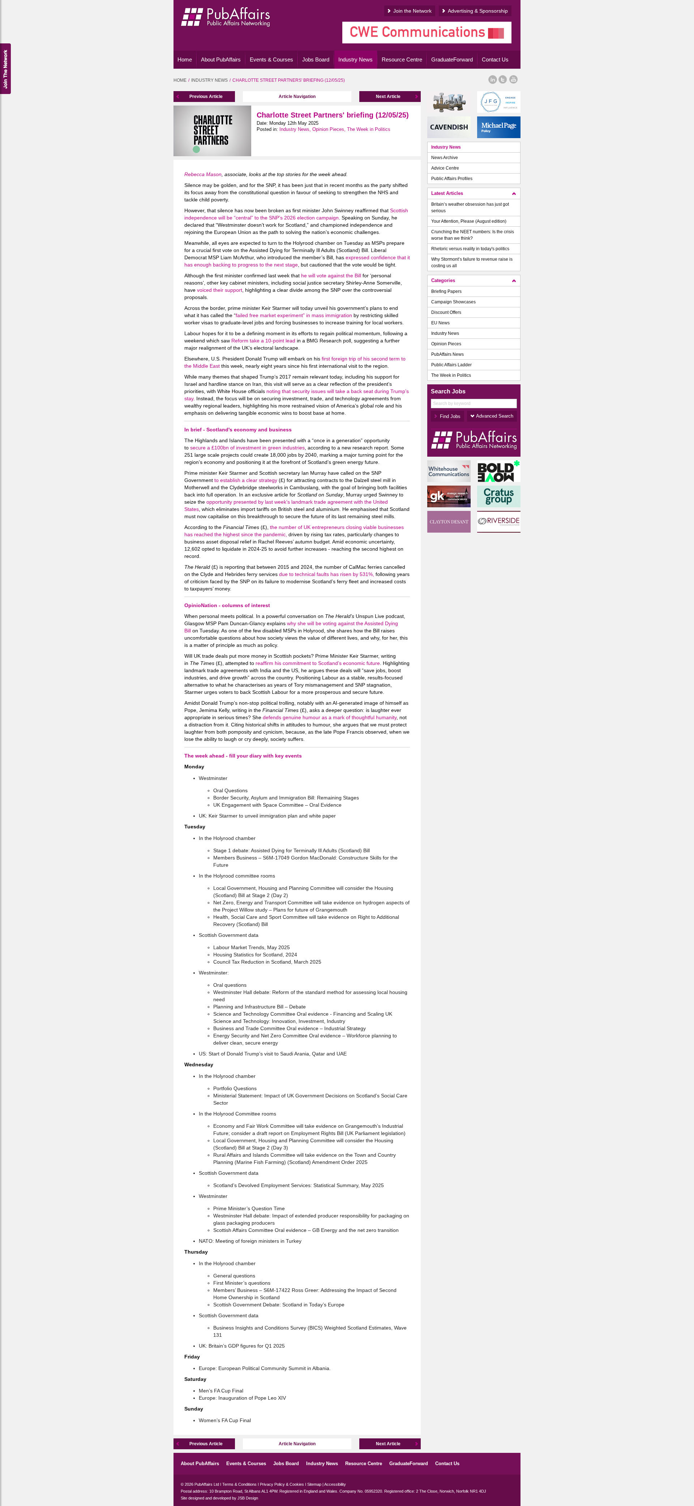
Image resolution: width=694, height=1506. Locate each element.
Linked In (492, 79)
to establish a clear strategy (245, 480)
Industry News (355, 59)
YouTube (513, 79)
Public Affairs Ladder (451, 364)
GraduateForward (452, 59)
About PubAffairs (221, 59)
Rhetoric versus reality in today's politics (470, 248)
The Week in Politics (451, 375)
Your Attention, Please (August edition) (468, 221)
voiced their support (219, 290)
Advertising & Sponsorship (478, 11)
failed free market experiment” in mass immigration (294, 315)
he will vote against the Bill (331, 275)
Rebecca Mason (203, 174)
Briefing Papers (446, 291)
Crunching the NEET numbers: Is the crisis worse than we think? (472, 235)
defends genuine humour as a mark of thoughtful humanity (330, 717)
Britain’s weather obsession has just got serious (470, 207)
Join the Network (412, 11)
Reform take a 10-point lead (263, 341)
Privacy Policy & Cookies (282, 1484)
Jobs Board (315, 59)
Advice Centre (445, 168)
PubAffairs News (447, 354)
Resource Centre (402, 59)
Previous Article (206, 96)
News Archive (444, 157)
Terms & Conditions (239, 1484)
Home (184, 59)
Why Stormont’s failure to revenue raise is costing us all (472, 262)
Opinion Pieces (446, 343)
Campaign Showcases (453, 301)
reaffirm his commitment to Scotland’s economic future (318, 663)
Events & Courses (271, 59)
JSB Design (247, 1498)
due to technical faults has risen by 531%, (326, 574)
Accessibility (335, 1484)
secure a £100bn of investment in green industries (247, 448)
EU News (440, 322)
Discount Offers (446, 312)
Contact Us (495, 59)
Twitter (502, 79)
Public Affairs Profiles (451, 178)
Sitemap (314, 1484)
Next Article (388, 96)
